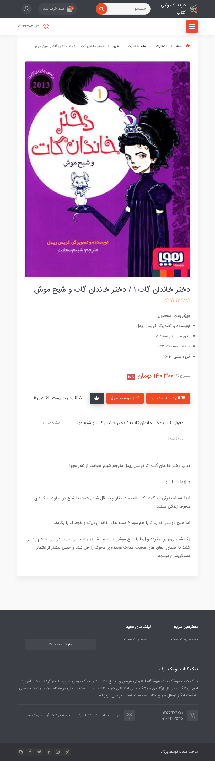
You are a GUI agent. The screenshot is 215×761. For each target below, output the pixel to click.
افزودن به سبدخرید (166, 398)
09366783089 (28, 26)
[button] (57, 9)
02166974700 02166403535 (172, 716)
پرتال (164, 751)
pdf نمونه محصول (125, 398)
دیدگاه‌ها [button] (175, 439)
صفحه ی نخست (184, 639)
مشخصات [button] (51, 423)
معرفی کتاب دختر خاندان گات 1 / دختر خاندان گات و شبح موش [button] (128, 423)
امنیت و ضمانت (60, 644)
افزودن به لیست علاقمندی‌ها (56, 398)
